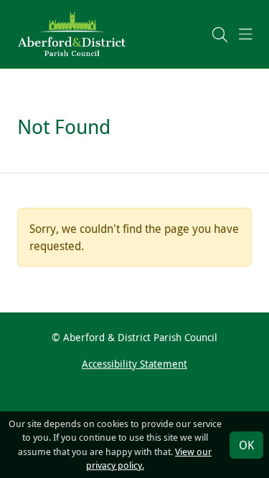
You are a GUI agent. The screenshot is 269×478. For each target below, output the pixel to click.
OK (246, 445)
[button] (219, 34)
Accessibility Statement (134, 364)
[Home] (71, 32)
